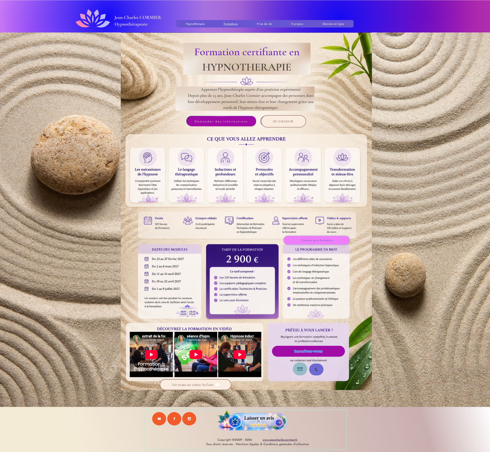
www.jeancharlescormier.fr (280, 439)
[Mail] (300, 368)
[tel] (316, 369)
